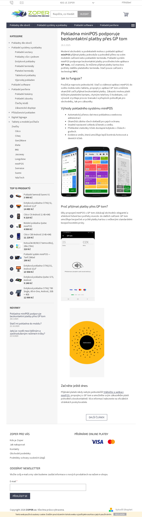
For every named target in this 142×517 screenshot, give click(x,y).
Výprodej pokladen (25, 80)
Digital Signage (19, 117)
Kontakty (14, 449)
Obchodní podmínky (20, 453)
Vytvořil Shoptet (124, 510)
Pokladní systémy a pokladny (27, 47)
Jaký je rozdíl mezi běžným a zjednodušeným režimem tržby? (27, 332)
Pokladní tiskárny (24, 94)
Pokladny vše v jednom (27, 57)
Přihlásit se (20, 495)
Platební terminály (24, 71)
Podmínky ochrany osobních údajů (27, 458)
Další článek (96, 417)
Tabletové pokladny (25, 75)
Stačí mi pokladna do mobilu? (26, 323)
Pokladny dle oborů (22, 43)
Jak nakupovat (17, 444)
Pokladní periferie (21, 89)
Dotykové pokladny (25, 61)
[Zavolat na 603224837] (15, 2)
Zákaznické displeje (25, 108)
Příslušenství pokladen (23, 112)
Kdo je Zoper (67, 2)
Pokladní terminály (24, 66)
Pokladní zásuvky (24, 98)
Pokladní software (21, 85)
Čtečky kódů (21, 103)
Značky (15, 126)
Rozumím (120, 514)
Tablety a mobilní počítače (25, 122)
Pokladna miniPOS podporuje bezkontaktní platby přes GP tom (27, 315)
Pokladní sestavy (24, 52)
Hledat (84, 13)
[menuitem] (19, 25)
